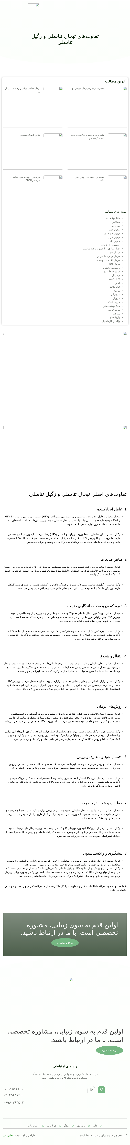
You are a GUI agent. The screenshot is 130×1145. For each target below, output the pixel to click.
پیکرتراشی (114, 229)
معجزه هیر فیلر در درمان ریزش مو (88, 88)
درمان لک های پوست (108, 260)
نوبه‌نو (14, 886)
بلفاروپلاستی (113, 218)
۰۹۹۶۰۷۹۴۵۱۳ (13, 1102)
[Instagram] (101, 1089)
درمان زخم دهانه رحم (108, 256)
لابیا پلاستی (114, 279)
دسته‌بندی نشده (111, 267)
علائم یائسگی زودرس (30, 135)
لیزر (118, 283)
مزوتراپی (115, 294)
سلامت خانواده (112, 271)
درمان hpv (114, 252)
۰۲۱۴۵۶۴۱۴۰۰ (13, 1095)
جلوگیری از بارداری (110, 244)
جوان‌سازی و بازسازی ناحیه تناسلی (101, 248)
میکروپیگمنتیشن (111, 305)
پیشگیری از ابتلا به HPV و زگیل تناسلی (79, 868)
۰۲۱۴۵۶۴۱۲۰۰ (15, 1089)
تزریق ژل (115, 240)
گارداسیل (34, 868)
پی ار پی (115, 225)
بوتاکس (116, 221)
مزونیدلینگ (114, 302)
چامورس (8, 1135)
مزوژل (116, 298)
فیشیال (116, 275)
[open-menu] (68, 11)
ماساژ (116, 290)
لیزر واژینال (114, 286)
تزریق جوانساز (112, 233)
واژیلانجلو (115, 317)
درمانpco (114, 263)
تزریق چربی (113, 237)
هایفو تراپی (114, 309)
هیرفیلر (116, 313)
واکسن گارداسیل (111, 321)
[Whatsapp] (91, 1089)
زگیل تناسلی (86, 631)
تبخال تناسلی (97, 713)
